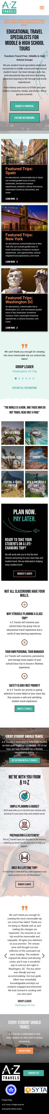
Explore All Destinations (24, 388)
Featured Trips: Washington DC (19, 299)
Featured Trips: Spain (19, 170)
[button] (42, 7)
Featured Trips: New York (19, 236)
